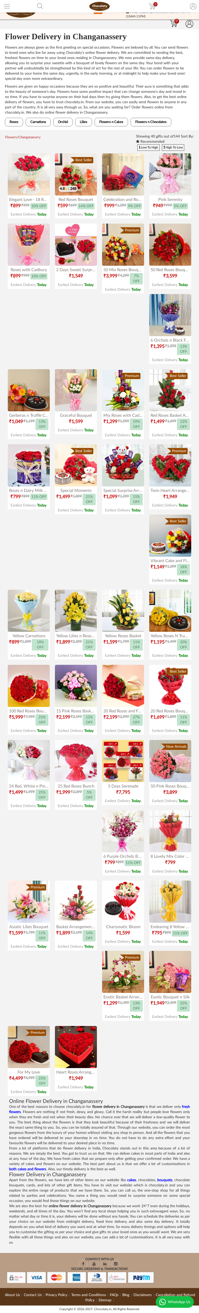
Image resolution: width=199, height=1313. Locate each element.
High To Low (174, 147)
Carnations (38, 122)
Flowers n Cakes (111, 122)
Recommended (152, 142)
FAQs (114, 1295)
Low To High (149, 147)
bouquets (164, 1180)
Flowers (11, 137)
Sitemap (104, 1300)
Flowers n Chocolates (151, 122)
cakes (131, 1180)
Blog (126, 1295)
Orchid (63, 122)
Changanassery (29, 137)
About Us (12, 1295)
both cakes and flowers (27, 1169)
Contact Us (33, 1295)
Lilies (83, 122)
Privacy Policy (56, 1295)
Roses (14, 122)
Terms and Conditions (88, 1295)
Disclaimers (143, 1295)
